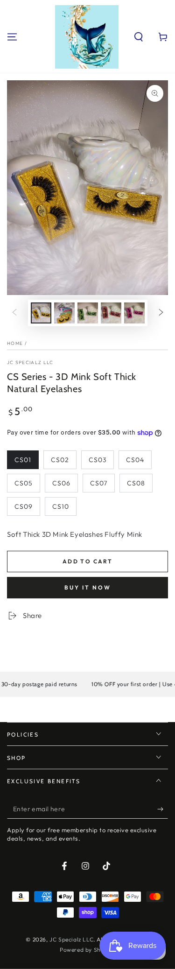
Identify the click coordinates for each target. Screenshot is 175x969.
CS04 (135, 460)
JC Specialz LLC (30, 362)
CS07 (98, 483)
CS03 (97, 460)
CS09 (23, 506)
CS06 (61, 483)
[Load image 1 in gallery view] (41, 312)
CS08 (136, 483)
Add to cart (87, 561)
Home (15, 343)
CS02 (60, 460)
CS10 (60, 506)
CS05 (23, 483)
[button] (138, 37)
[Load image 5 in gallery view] (134, 312)
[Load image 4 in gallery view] (111, 312)
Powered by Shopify (87, 949)
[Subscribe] (162, 809)
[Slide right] (161, 312)
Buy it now (87, 587)
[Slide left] (14, 312)
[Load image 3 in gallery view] (87, 312)
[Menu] (12, 37)
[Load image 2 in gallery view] (64, 312)
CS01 (22, 460)
